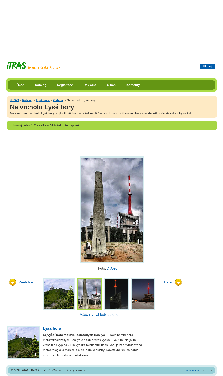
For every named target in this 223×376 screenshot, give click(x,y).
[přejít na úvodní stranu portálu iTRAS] (33, 65)
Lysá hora (43, 100)
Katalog (41, 85)
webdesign (192, 370)
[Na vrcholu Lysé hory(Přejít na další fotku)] (111, 210)
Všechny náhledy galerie (99, 314)
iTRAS (14, 100)
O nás (111, 85)
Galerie (58, 100)
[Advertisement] (111, 27)
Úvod (20, 85)
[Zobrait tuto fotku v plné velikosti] (59, 294)
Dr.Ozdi (112, 268)
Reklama (90, 85)
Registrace (65, 85)
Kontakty (133, 85)
